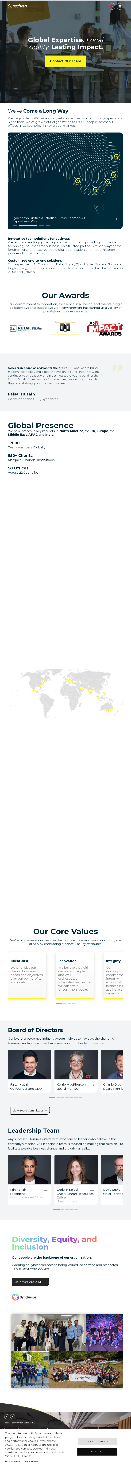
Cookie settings (97, 1441)
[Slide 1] (15, 225)
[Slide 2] (21, 225)
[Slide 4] (48, 225)
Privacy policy (12, 1461)
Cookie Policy (30, 1461)
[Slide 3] (35, 225)
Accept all (97, 1451)
